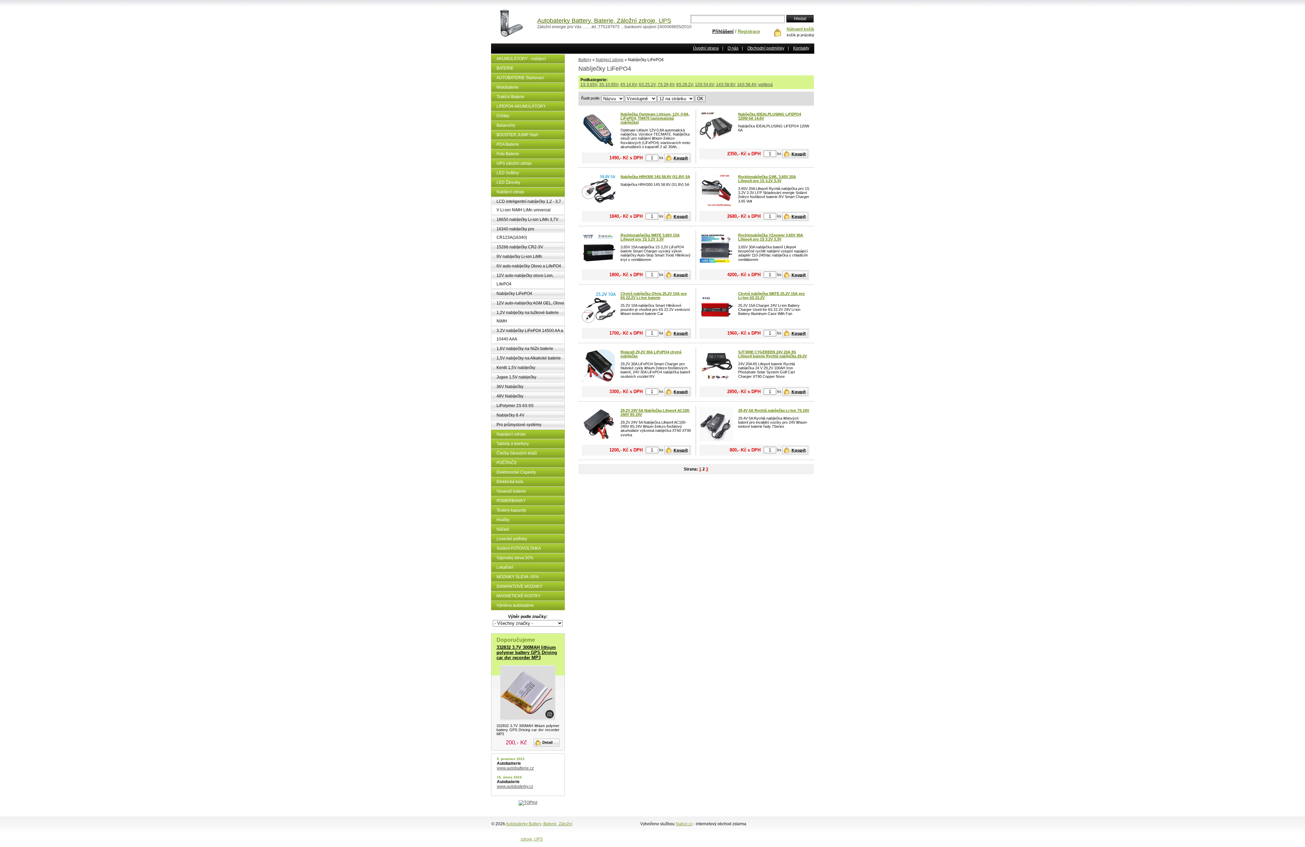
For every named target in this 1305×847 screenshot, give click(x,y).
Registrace (749, 31)
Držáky (503, 115)
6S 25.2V (647, 84)
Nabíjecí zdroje (510, 192)
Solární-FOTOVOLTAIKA (519, 548)
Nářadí (503, 529)
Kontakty (801, 48)
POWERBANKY (511, 500)
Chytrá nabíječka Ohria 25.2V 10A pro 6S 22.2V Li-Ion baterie (654, 296)
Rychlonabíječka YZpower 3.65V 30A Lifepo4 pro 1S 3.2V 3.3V (770, 237)
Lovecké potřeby (512, 538)
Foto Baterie (508, 154)
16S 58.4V (746, 84)
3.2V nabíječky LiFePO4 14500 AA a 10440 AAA (530, 334)
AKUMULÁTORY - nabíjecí (521, 58)
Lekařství (505, 567)
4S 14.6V (628, 84)
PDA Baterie (508, 144)
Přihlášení (723, 31)
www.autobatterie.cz (515, 768)
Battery (584, 59)
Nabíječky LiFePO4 (514, 293)
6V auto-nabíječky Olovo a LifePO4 (529, 266)
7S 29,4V (666, 84)
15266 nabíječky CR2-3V (520, 247)
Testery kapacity (511, 510)
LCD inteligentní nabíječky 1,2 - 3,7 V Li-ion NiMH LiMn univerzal (529, 205)
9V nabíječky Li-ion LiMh (519, 256)
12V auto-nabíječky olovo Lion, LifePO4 (525, 279)
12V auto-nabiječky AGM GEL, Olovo (530, 303)
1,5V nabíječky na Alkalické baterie (529, 358)
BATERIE (505, 68)
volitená (765, 84)
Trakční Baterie (510, 96)
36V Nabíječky (510, 386)
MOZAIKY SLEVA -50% (518, 577)
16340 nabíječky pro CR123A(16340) (515, 233)
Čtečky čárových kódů (517, 453)
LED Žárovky (508, 182)
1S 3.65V (588, 84)
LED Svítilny (508, 173)
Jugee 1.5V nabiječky (516, 377)
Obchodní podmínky (765, 48)
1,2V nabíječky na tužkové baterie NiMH (528, 316)
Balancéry (506, 125)
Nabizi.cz (684, 824)
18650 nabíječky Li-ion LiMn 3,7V (527, 219)
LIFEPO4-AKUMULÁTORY (521, 106)
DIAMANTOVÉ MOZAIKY (519, 586)
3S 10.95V (608, 84)
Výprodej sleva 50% (515, 557)
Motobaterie (508, 87)
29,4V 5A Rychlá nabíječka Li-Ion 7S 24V (773, 410)
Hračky (503, 519)
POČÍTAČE (507, 462)
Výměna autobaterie (515, 605)
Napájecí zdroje (511, 434)
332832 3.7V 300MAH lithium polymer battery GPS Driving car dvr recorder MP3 (527, 652)
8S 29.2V (684, 84)
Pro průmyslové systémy (519, 424)
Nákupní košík (800, 29)
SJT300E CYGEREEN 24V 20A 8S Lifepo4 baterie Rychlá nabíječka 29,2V (772, 354)
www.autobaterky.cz (515, 786)
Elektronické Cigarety (516, 472)
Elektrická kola (510, 481)
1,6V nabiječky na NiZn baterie (525, 348)
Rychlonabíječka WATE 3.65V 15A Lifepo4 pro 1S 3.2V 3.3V (650, 237)
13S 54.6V (704, 84)
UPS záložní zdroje (514, 163)
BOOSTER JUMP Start (517, 135)
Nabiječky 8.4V (510, 415)
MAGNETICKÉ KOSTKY (519, 596)
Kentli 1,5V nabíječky (516, 367)
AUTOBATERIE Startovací (520, 77)
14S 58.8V (725, 84)
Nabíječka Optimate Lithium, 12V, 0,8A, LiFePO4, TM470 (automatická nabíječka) (655, 118)
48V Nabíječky (510, 396)
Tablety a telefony (513, 443)
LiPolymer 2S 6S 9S (515, 405)
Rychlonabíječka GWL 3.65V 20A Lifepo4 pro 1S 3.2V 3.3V (767, 179)
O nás (733, 48)
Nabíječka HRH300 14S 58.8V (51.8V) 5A (655, 177)
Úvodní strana (706, 48)
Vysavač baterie (511, 491)
